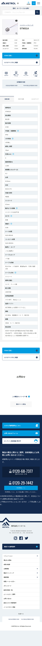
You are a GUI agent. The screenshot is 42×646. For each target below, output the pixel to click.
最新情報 (6, 577)
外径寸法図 (21, 99)
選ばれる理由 (7, 560)
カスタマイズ (34, 99)
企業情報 (6, 568)
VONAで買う (8, 55)
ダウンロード (7, 586)
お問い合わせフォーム (11, 433)
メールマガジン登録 (9, 607)
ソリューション (8, 556)
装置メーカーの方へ (9, 581)
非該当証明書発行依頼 (11, 85)
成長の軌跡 (7, 564)
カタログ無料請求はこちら (12, 425)
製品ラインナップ (9, 573)
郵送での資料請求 (9, 546)
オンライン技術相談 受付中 (12, 441)
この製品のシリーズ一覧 (19, 396)
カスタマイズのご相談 (11, 62)
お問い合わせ (7, 598)
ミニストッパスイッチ (26, 25)
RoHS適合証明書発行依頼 (30, 85)
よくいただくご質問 (9, 594)
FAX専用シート (21, 488)
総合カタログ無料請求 (10, 603)
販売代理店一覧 (8, 590)
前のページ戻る (21, 404)
